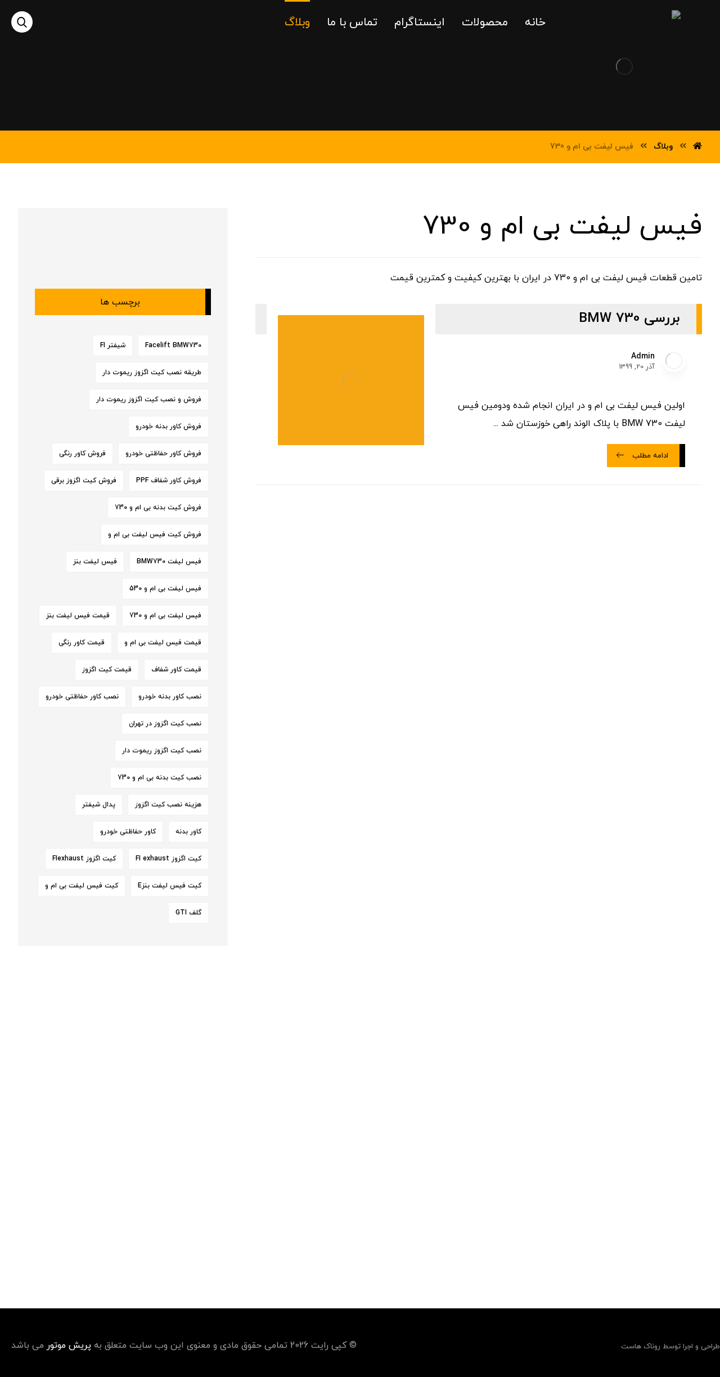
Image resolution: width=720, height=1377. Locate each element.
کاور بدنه (188, 831)
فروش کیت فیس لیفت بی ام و (154, 534)
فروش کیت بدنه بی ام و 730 (158, 507)
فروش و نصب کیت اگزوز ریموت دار (148, 399)
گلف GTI (188, 912)
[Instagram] (367, 1241)
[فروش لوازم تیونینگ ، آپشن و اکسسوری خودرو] (644, 61)
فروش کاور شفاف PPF (168, 480)
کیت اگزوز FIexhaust (84, 858)
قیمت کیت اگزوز (107, 669)
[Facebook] (390, 1241)
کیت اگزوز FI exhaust (168, 858)
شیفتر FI (112, 345)
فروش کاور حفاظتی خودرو (163, 453)
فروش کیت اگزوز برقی (83, 480)
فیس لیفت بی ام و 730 (165, 615)
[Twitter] (345, 1241)
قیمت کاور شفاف (176, 669)
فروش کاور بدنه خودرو (168, 426)
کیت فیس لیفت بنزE (169, 885)
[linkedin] (322, 1241)
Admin (643, 356)
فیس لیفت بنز (95, 561)
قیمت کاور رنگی (81, 642)
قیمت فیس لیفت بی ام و (162, 642)
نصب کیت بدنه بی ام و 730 (159, 777)
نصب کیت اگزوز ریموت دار (161, 750)
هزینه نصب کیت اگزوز (168, 804)
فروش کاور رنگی (82, 453)
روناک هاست (640, 1347)
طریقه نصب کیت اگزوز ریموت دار (151, 372)
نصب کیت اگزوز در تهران (165, 723)
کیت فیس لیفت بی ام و (81, 885)
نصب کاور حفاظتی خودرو (82, 696)
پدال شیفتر (98, 804)
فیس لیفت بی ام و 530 (165, 588)
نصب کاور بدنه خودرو (169, 696)
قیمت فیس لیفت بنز (78, 615)
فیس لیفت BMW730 (169, 561)
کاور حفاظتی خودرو (128, 831)
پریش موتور (69, 1345)
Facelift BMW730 (173, 345)
